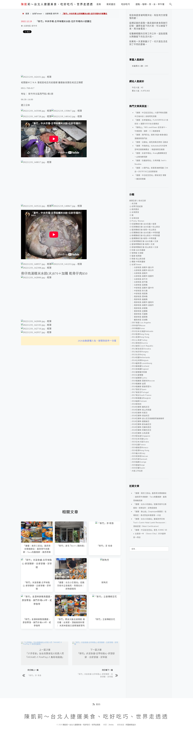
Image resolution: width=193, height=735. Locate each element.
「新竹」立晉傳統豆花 (104, 619)
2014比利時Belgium (140, 360)
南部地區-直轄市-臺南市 (144, 302)
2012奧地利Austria (140, 343)
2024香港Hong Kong (140, 450)
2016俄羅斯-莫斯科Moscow (143, 381)
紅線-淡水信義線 (138, 250)
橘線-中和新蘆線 (138, 262)
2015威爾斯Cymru (139, 378)
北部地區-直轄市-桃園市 (144, 276)
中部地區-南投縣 (141, 294)
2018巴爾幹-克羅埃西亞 (141, 427)
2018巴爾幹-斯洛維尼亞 (141, 424)
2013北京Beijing (139, 355)
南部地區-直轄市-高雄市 (144, 305)
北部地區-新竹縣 (141, 282)
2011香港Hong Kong (140, 337)
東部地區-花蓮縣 (141, 314)
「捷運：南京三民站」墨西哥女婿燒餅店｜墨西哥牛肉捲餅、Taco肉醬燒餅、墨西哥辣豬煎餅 (150, 496)
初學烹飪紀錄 (137, 206)
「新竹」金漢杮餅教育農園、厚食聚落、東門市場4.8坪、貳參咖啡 (37, 622)
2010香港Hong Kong (140, 334)
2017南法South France (141, 395)
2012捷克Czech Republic (142, 346)
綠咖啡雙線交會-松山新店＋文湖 (145, 247)
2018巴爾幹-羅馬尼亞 (140, 407)
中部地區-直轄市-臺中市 (144, 288)
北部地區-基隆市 (141, 273)
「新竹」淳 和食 (104, 546)
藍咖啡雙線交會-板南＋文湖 (143, 244)
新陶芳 (104, 582)
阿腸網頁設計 (131, 725)
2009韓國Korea (138, 328)
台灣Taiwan (37, 14)
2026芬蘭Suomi (138, 468)
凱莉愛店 (135, 209)
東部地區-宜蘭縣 (141, 311)
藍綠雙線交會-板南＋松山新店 (144, 230)
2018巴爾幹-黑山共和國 (141, 410)
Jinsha (110, 725)
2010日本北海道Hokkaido (142, 331)
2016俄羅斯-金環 (139, 384)
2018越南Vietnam (139, 401)
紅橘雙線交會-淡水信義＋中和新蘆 (146, 233)
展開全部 (133, 201)
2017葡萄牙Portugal (140, 392)
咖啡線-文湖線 (137, 253)
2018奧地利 (136, 404)
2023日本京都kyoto (140, 439)
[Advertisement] (70, 54)
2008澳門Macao (138, 325)
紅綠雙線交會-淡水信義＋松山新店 (146, 227)
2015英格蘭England (140, 369)
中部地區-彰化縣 (141, 291)
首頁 (27, 14)
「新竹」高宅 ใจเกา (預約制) (71, 546)
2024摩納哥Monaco (140, 447)
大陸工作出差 (137, 471)
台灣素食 (135, 212)
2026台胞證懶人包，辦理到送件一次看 (97, 341)
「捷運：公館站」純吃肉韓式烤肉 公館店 (151, 142)
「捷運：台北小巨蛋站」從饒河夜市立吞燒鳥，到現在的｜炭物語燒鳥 (71, 585)
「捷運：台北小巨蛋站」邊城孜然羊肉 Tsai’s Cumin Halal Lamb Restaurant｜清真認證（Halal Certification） (150, 522)
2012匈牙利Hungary (140, 352)
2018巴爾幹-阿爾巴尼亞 (141, 430)
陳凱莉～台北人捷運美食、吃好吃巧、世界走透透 (82, 725)
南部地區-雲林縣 (141, 296)
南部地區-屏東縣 (141, 308)
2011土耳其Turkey (139, 340)
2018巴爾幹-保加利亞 (140, 416)
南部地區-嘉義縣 (141, 299)
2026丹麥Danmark (139, 459)
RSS (98, 704)
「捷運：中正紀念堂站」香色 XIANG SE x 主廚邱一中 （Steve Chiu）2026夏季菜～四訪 (150, 533)
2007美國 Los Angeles (141, 323)
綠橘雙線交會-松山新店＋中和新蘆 (146, 235)
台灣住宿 (135, 218)
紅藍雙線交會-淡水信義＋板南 (144, 224)
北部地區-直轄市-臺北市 (144, 267)
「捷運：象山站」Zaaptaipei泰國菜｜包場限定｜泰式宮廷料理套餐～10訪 (149, 513)
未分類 (134, 203)
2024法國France (139, 445)
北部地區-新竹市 (52, 14)
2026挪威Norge (138, 465)
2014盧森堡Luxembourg (142, 363)
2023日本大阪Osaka (140, 442)
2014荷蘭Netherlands (141, 357)
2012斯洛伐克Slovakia (141, 349)
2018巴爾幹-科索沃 (140, 413)
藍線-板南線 (137, 256)
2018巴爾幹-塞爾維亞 (140, 421)
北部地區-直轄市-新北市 (144, 270)
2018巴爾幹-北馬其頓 (140, 433)
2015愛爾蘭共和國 (139, 372)
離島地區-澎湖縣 (141, 320)
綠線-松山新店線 (138, 259)
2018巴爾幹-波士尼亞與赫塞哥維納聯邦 (148, 418)
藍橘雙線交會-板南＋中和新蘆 (144, 238)
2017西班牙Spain (139, 389)
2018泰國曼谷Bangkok (141, 398)
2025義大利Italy (138, 453)
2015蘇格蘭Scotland (140, 366)
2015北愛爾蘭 (137, 375)
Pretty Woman (138, 221)
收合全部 (142, 201)
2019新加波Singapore (141, 436)
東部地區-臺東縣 (141, 317)
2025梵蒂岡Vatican (140, 456)
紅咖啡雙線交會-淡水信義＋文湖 (145, 241)
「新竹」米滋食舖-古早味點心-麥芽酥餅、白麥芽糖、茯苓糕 (37, 585)
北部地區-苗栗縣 (141, 285)
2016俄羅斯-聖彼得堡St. (142, 386)
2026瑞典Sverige (139, 462)
